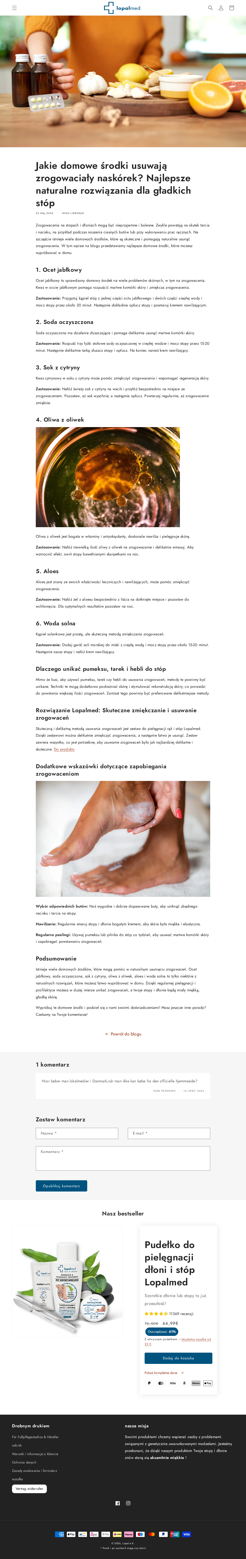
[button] (14, 8)
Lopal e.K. (129, 1543)
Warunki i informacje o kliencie (35, 1454)
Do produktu (64, 749)
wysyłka (17, 1479)
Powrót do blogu (126, 1034)
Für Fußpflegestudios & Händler (35, 1437)
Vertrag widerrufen (29, 1488)
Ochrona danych (24, 1462)
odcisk (17, 1445)
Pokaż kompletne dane (161, 1372)
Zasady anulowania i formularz (34, 1470)
